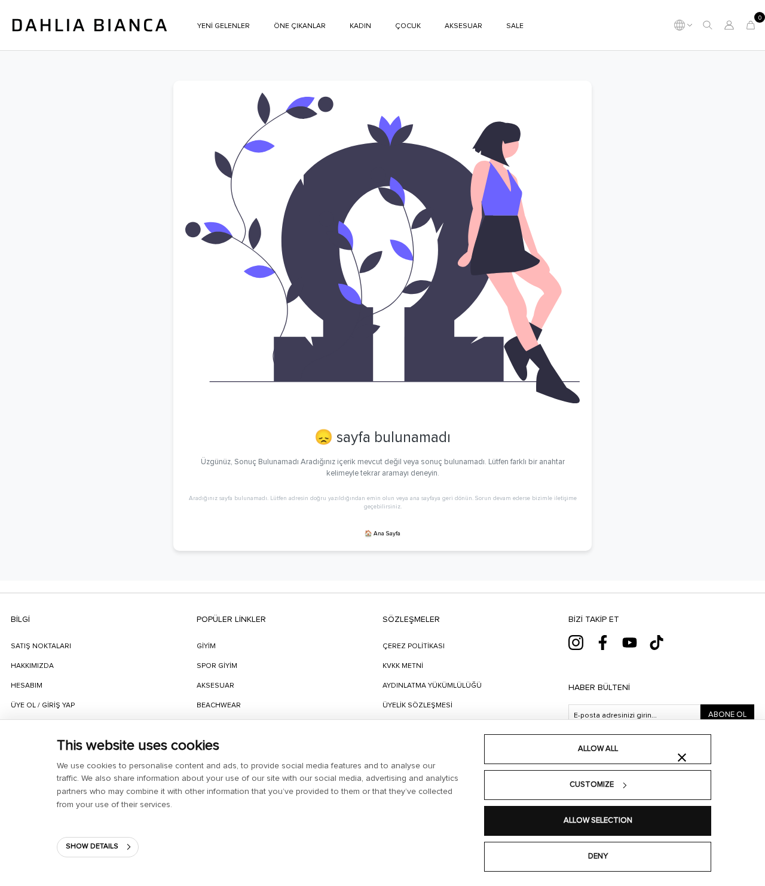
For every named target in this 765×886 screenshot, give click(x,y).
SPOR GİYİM (217, 666)
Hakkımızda (32, 666)
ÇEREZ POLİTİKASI (413, 646)
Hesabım (26, 685)
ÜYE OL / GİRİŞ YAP (43, 705)
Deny (598, 856)
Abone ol (727, 715)
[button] (707, 25)
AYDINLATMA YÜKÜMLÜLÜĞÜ (432, 685)
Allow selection (598, 820)
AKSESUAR (215, 685)
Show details (92, 846)
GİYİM (206, 646)
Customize (592, 785)
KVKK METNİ (402, 666)
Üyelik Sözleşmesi (417, 705)
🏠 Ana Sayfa (382, 533)
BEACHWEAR (219, 705)
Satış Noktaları (41, 646)
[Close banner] (681, 757)
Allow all (598, 749)
